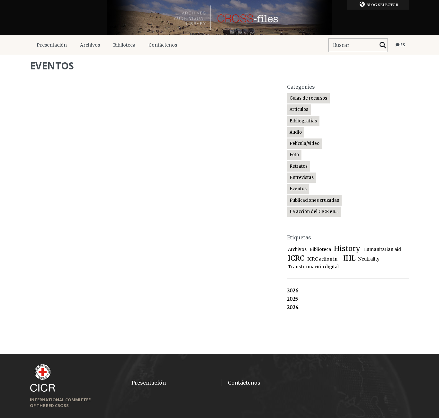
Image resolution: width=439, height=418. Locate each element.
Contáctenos (162, 45)
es (402, 45)
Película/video (304, 143)
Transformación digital (313, 267)
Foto (294, 154)
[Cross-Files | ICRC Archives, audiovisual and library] (219, 17)
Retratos (299, 166)
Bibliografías (303, 121)
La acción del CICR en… (314, 211)
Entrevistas (302, 177)
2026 (293, 291)
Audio (296, 132)
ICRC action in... (323, 259)
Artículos (299, 109)
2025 (292, 299)
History (347, 248)
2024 (293, 307)
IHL (349, 258)
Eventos (298, 188)
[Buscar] (383, 45)
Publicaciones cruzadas (314, 200)
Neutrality (369, 259)
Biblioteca (124, 45)
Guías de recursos (308, 98)
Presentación (52, 45)
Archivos (90, 45)
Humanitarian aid (382, 249)
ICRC (296, 258)
